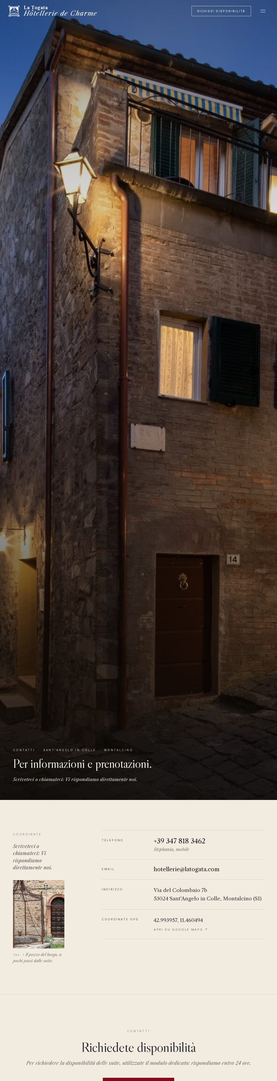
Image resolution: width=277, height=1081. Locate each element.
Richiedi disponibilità (221, 11)
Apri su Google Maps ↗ (181, 929)
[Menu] (263, 11)
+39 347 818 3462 (180, 841)
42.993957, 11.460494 (178, 920)
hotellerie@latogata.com (186, 869)
